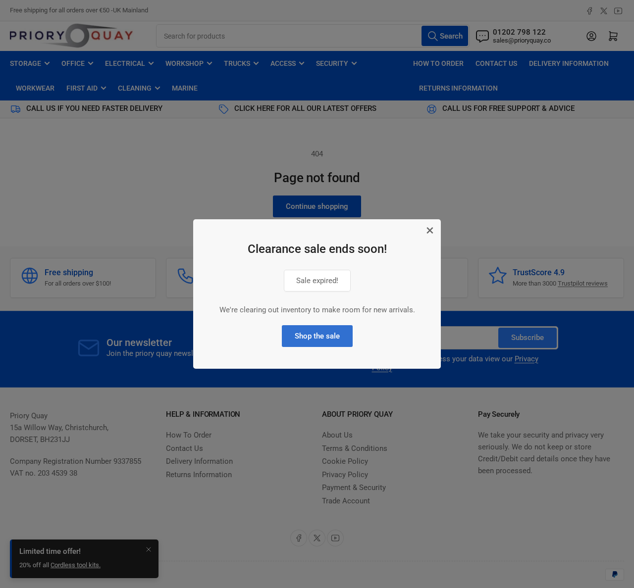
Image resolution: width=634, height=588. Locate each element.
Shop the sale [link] (317, 336)
